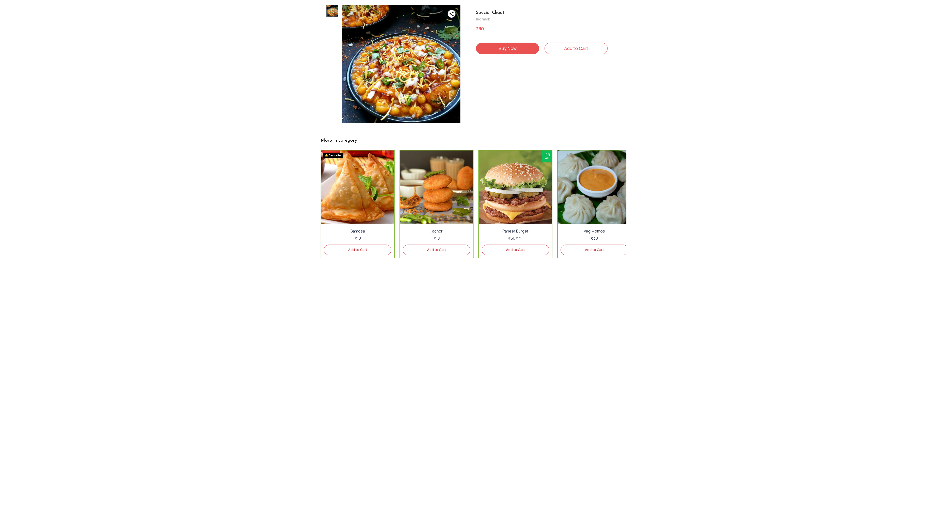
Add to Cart (576, 48)
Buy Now (508, 48)
